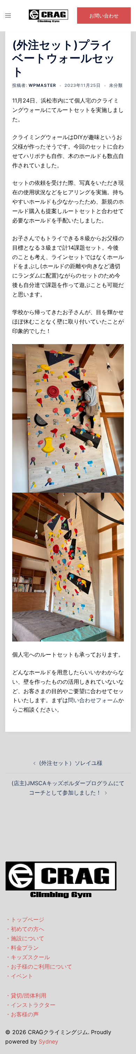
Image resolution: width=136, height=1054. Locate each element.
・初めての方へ (24, 928)
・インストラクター (30, 1004)
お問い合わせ (104, 15)
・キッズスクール (27, 957)
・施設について (24, 938)
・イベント (19, 975)
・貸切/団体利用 (25, 995)
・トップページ (24, 919)
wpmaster (42, 85)
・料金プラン (22, 947)
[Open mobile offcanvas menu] (8, 15)
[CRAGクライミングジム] (48, 15)
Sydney (48, 1041)
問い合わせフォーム (93, 700)
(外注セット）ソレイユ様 (71, 762)
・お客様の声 (22, 1014)
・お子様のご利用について (38, 966)
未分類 (116, 85)
